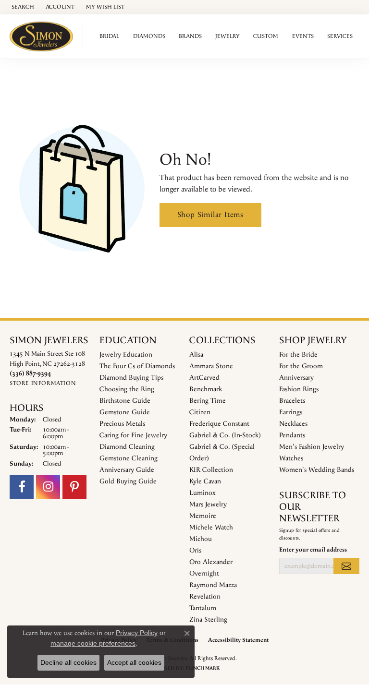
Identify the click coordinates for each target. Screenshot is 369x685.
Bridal (109, 36)
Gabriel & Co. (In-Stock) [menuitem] (225, 435)
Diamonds (149, 36)
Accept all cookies (134, 662)
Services (340, 36)
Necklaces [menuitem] (293, 424)
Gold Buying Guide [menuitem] (128, 481)
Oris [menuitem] (195, 550)
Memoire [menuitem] (202, 516)
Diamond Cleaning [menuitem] (127, 447)
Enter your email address (313, 549)
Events (303, 36)
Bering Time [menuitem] (207, 401)
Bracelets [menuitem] (292, 401)
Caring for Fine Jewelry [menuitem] (133, 435)
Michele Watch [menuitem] (211, 527)
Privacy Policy (137, 633)
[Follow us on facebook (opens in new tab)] (22, 487)
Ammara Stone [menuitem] (211, 366)
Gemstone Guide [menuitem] (124, 412)
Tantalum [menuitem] (202, 608)
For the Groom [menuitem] (301, 366)
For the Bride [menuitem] (298, 354)
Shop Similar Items (210, 215)
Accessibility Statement (238, 640)
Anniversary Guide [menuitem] (126, 470)
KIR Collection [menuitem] (211, 470)
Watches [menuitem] (291, 458)
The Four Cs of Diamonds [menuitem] (137, 366)
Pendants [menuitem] (292, 435)
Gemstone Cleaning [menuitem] (128, 458)
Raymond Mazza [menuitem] (213, 585)
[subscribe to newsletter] (346, 566)
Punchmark (202, 668)
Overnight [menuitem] (204, 573)
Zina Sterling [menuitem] (208, 619)
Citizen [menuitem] (199, 412)
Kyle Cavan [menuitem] (205, 481)
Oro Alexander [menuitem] (211, 562)
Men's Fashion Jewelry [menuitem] (311, 447)
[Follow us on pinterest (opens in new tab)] (74, 487)
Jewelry (227, 36)
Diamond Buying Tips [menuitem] (131, 377)
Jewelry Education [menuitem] (125, 354)
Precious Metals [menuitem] (122, 424)
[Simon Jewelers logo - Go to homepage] (44, 36)
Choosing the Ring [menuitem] (126, 389)
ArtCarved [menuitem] (204, 377)
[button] (22, 7)
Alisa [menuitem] (196, 354)
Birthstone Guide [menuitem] (124, 401)
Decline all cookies (68, 662)
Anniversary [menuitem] (296, 377)
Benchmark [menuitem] (205, 389)
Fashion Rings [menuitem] (299, 389)
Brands (190, 36)
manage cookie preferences (92, 643)
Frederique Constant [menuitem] (219, 424)
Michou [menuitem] (200, 539)
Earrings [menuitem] (290, 412)
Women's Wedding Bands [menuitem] (316, 470)
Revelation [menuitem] (205, 596)
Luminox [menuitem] (202, 493)
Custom (265, 36)
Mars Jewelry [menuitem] (208, 504)
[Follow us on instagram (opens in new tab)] (48, 487)
